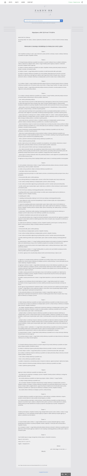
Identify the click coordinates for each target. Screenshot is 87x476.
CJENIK (23, 2)
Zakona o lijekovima (37, 39)
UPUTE (10, 2)
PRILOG (43, 451)
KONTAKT (30, 2)
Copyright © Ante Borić (43, 472)
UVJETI (17, 2)
